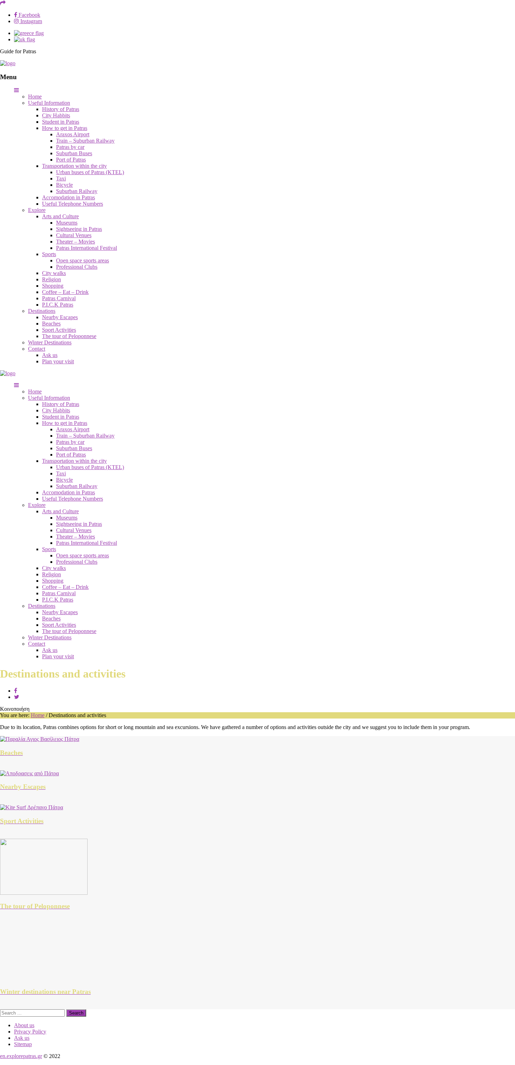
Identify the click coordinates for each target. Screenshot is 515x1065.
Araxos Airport (72, 134)
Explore (37, 210)
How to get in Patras (64, 128)
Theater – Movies (75, 242)
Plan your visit (58, 361)
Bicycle (64, 185)
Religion (51, 279)
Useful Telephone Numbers (72, 204)
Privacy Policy (30, 1032)
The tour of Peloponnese (69, 336)
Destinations (41, 311)
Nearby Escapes (60, 317)
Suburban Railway (76, 191)
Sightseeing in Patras (79, 229)
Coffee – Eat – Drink (65, 292)
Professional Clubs (76, 267)
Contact (36, 349)
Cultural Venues (73, 235)
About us (24, 1025)
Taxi (61, 178)
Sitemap (23, 1044)
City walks (54, 273)
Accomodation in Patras (68, 197)
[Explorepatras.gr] (7, 63)
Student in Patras (60, 122)
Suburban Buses (74, 153)
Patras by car (70, 147)
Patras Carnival (59, 298)
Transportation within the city (74, 166)
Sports (49, 254)
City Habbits (56, 115)
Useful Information (49, 103)
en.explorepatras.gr (21, 1056)
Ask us (49, 355)
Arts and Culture (60, 216)
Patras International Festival (86, 248)
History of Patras (60, 109)
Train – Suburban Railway (85, 141)
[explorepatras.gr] (29, 33)
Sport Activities (59, 330)
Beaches (51, 324)
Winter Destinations (49, 342)
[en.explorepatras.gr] (24, 39)
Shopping (52, 286)
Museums (66, 223)
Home (35, 96)
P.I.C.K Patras (57, 305)
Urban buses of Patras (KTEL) (90, 172)
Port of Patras (71, 160)
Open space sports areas (82, 260)
